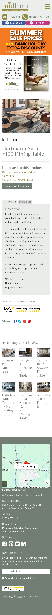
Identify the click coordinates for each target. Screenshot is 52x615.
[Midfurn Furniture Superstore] (15, 6)
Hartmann (31, 301)
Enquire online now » (17, 186)
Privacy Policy (33, 596)
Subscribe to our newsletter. (19, 578)
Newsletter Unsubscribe (14, 598)
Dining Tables (15, 301)
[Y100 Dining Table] (26, 116)
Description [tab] (10, 201)
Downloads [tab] (25, 201)
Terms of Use (21, 596)
